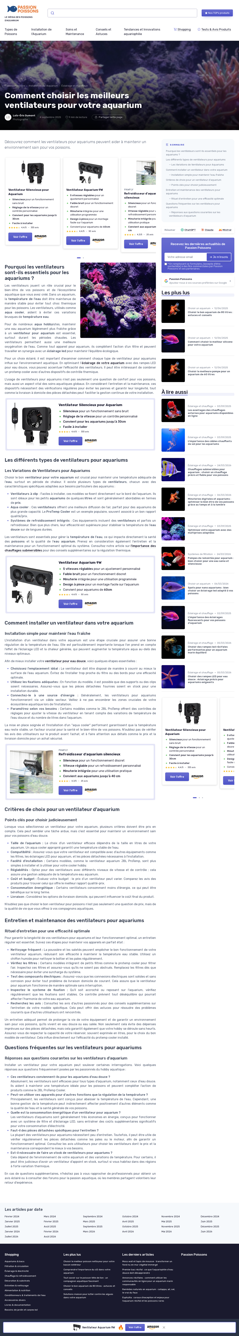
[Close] (187, 583)
